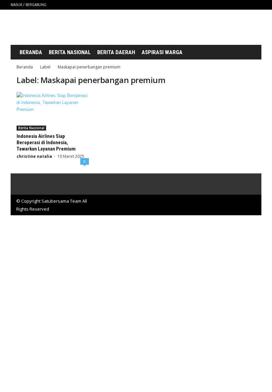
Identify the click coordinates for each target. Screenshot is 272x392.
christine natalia (34, 156)
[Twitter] (246, 5)
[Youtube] (256, 5)
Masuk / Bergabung (28, 4)
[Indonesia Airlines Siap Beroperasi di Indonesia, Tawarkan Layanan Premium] (53, 111)
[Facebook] (215, 5)
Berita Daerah (116, 52)
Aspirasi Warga (162, 52)
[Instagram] (226, 5)
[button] (248, 52)
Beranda (31, 52)
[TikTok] (236, 5)
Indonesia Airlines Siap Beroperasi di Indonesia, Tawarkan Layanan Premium (46, 142)
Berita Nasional (70, 52)
